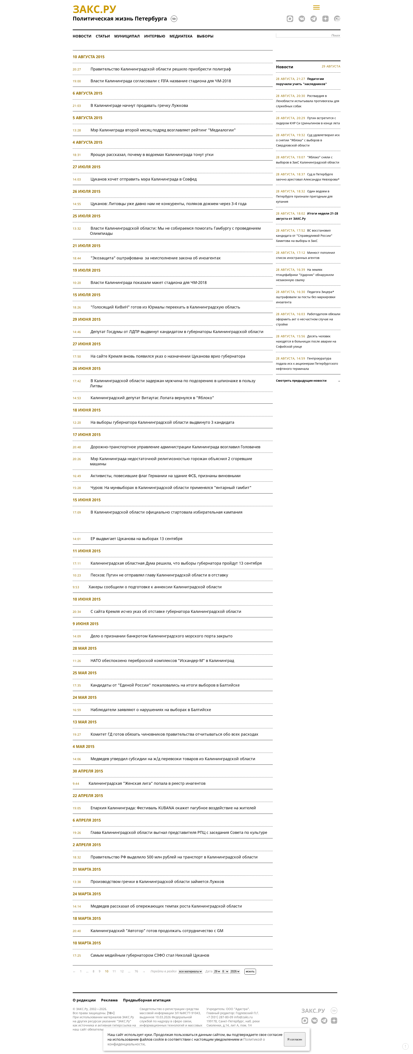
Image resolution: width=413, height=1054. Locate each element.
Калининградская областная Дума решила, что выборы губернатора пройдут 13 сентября (176, 563)
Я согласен (294, 1039)
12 (122, 971)
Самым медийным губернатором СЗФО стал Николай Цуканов (150, 955)
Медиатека (181, 36)
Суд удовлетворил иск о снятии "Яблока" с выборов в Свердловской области (308, 140)
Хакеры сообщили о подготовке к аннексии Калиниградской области (155, 586)
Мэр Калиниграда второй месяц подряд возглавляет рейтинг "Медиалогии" (163, 129)
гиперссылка (121, 1025)
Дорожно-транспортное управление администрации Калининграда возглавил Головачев (175, 446)
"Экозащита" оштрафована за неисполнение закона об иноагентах (156, 257)
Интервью (154, 36)
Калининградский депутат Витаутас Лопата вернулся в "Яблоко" (152, 397)
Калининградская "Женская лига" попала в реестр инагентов (147, 783)
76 (136, 971)
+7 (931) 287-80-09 (219, 1017)
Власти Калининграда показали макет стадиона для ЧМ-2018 (149, 282)
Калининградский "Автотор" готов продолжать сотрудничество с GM (157, 930)
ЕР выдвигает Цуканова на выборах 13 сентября (136, 538)
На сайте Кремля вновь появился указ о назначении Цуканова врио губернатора (168, 356)
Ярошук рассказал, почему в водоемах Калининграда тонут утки (152, 154)
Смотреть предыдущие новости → (308, 380)
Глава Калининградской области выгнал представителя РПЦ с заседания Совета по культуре (179, 832)
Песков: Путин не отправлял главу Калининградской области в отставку (159, 575)
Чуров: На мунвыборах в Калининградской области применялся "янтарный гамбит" (171, 487)
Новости (82, 36)
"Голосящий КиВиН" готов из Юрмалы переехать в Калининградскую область (165, 307)
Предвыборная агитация (147, 1000)
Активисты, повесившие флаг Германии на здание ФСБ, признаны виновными (166, 475)
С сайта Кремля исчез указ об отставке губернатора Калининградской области (166, 611)
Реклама (109, 1000)
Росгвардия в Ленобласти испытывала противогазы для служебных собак (307, 101)
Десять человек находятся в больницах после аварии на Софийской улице (306, 341)
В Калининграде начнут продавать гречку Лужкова (139, 105)
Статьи (103, 36)
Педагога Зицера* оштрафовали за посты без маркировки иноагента (305, 297)
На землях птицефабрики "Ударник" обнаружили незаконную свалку (305, 275)
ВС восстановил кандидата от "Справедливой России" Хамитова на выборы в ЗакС (304, 235)
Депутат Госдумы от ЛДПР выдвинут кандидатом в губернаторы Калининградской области (177, 331)
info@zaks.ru (243, 1017)
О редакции (84, 1000)
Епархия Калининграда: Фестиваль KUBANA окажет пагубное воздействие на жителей (173, 807)
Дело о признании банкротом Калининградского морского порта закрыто (162, 635)
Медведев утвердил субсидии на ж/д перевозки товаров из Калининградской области (173, 758)
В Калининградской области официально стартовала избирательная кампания (166, 512)
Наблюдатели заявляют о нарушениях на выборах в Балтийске (151, 709)
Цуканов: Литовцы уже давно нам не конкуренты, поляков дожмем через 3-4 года (169, 203)
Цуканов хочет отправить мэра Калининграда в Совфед (144, 179)
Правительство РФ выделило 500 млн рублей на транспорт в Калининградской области (174, 856)
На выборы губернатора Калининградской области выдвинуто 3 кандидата (162, 422)
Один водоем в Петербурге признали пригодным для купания (304, 196)
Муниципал (127, 36)
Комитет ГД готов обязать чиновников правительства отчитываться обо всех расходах (174, 734)
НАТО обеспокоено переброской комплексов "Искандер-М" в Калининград (162, 660)
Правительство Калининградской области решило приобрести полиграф (161, 69)
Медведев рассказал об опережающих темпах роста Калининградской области (166, 906)
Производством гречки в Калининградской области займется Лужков (157, 881)
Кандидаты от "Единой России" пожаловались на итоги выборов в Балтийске (165, 685)
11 (114, 971)
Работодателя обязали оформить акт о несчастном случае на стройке (308, 319)
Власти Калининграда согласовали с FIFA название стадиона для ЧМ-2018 (161, 80)
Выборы (205, 36)
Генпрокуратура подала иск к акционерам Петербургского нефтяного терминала (307, 363)
